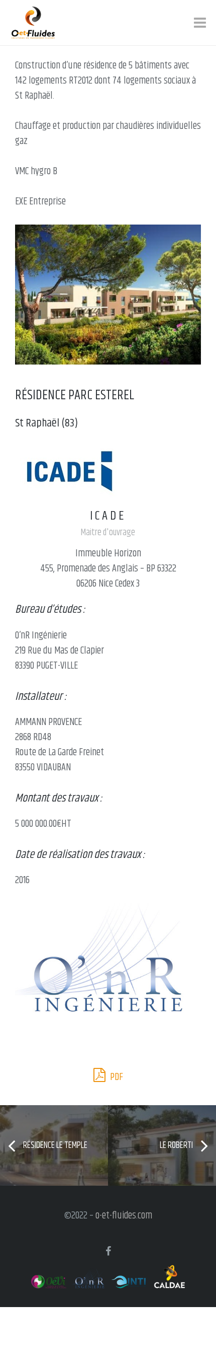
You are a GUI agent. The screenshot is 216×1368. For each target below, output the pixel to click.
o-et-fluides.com (123, 1215)
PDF (115, 1077)
